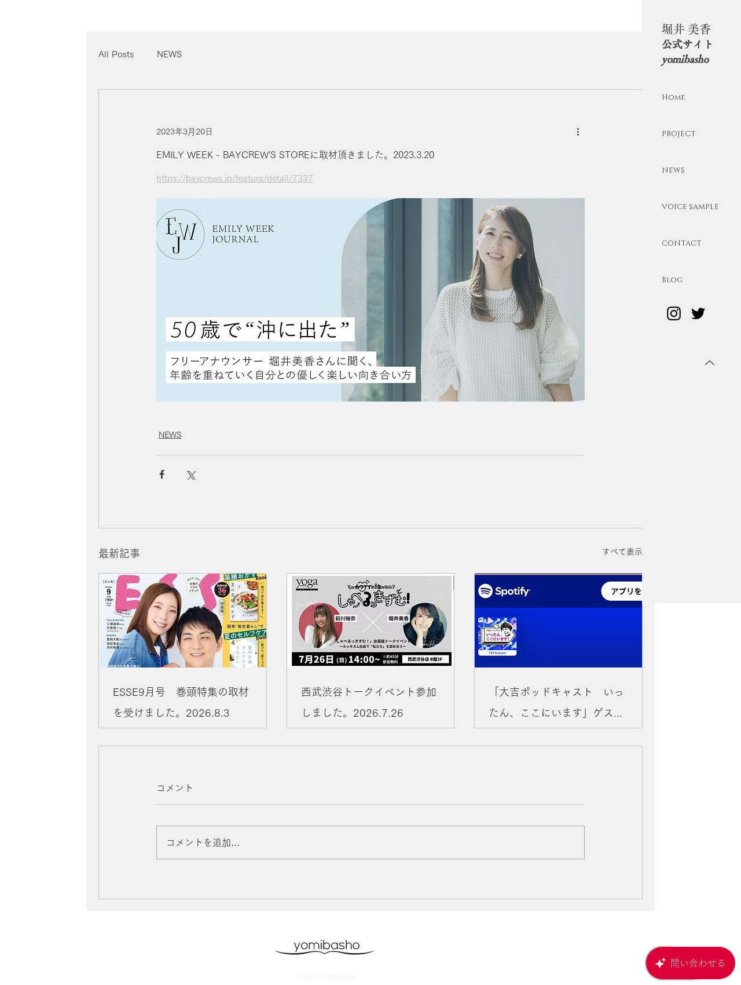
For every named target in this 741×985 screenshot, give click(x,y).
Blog (672, 280)
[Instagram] (674, 313)
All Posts (116, 54)
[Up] (709, 362)
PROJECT (679, 134)
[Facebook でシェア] (161, 474)
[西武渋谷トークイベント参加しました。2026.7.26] (370, 620)
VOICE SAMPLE (689, 207)
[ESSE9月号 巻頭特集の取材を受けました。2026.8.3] (182, 620)
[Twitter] (698, 313)
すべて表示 (622, 552)
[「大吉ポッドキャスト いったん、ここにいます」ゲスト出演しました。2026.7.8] (558, 620)
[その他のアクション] (578, 131)
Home (673, 97)
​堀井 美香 (686, 29)
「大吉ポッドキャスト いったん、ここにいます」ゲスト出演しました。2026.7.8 (556, 705)
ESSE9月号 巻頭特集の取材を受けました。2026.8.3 (181, 702)
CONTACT (682, 243)
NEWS (673, 170)
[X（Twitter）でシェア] (190, 474)
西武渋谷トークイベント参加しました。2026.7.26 (368, 702)
